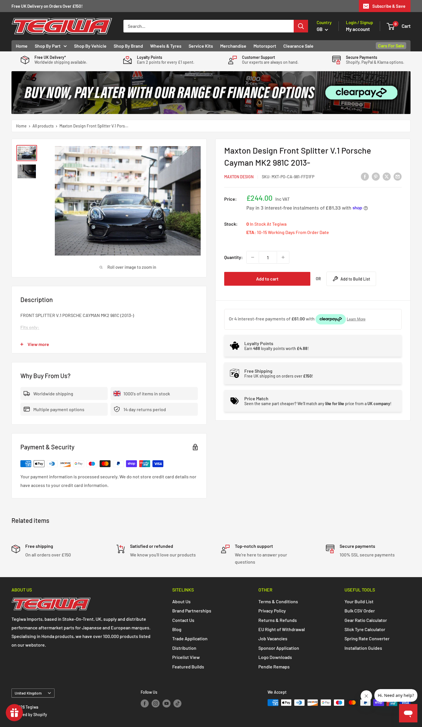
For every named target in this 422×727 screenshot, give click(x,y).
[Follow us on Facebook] (145, 703)
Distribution (184, 648)
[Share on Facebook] (365, 176)
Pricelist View (186, 657)
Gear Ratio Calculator (365, 620)
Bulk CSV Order (359, 610)
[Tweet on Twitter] (387, 176)
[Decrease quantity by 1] (253, 257)
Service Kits (201, 46)
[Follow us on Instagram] (156, 703)
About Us (181, 601)
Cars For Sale (391, 45)
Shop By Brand (128, 46)
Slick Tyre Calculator (364, 629)
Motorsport (264, 46)
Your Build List (358, 601)
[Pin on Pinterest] (376, 176)
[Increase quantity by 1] (283, 257)
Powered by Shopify (29, 714)
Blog (176, 629)
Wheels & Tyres (165, 46)
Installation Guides (363, 648)
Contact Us (183, 620)
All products (43, 125)
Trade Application (190, 638)
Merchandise (233, 46)
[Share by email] (398, 176)
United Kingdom (28, 693)
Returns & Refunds (277, 620)
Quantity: (233, 257)
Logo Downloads (275, 657)
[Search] (301, 26)
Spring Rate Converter (367, 638)
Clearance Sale (298, 46)
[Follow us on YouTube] (166, 703)
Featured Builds (188, 666)
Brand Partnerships (191, 610)
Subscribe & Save (388, 6)
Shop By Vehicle (90, 46)
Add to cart (267, 278)
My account (358, 29)
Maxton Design (238, 176)
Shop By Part (48, 46)
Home (22, 46)
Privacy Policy (272, 610)
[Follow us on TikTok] (177, 703)
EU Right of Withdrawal (281, 629)
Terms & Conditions (278, 601)
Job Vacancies (272, 638)
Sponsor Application (278, 648)
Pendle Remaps (274, 666)
